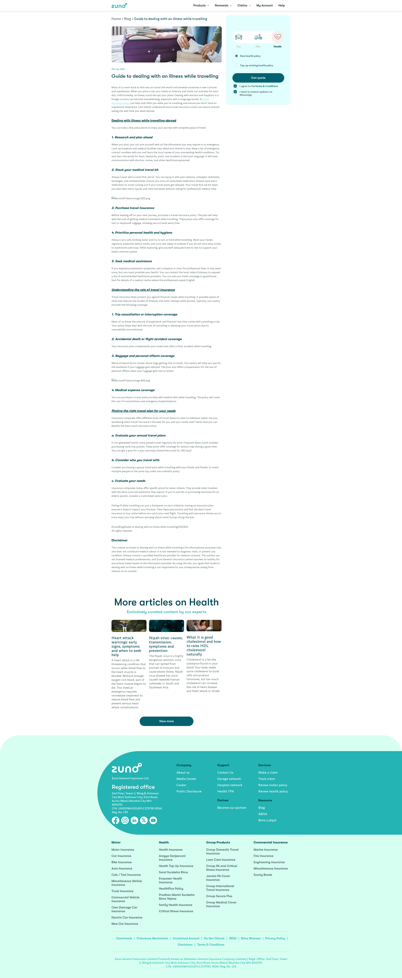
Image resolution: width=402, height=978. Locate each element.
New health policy (250, 55)
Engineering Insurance (269, 862)
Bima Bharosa (251, 938)
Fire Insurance (263, 856)
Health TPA (225, 791)
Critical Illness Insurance (176, 911)
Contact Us (225, 772)
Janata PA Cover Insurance (218, 878)
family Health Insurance (175, 905)
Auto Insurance (121, 868)
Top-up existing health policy (256, 65)
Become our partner (231, 808)
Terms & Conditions (210, 944)
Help (281, 5)
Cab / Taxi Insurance (126, 875)
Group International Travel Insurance (220, 888)
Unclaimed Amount (186, 938)
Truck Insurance (122, 891)
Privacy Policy (275, 938)
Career (181, 785)
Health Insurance (171, 849)
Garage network (229, 779)
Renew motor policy (272, 785)
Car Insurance (121, 856)
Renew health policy (273, 791)
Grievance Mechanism (152, 938)
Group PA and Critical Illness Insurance (221, 868)
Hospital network (229, 785)
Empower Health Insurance (170, 880)
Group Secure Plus (219, 896)
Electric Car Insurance (126, 917)
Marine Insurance (266, 849)
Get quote (258, 78)
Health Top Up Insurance (176, 866)
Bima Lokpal (267, 820)
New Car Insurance (124, 924)
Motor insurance (122, 849)
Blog (127, 18)
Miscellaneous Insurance (271, 868)
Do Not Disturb (214, 938)
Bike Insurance (121, 862)
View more (166, 721)
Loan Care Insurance (220, 860)
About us (183, 772)
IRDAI (232, 938)
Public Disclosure (189, 791)
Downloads (124, 938)
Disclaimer (185, 944)
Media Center (186, 779)
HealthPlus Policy (171, 888)
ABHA (262, 814)
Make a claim (268, 772)
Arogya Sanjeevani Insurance (172, 858)
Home (116, 18)
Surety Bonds (263, 875)
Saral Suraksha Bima (173, 872)
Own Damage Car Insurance (124, 909)
